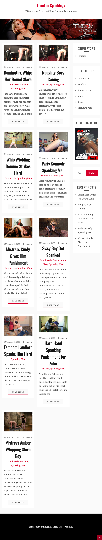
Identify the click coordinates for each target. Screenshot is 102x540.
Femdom (24, 84)
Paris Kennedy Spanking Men (53, 166)
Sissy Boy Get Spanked (53, 251)
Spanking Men (18, 88)
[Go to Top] (99, 537)
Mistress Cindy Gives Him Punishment (18, 256)
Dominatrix (13, 84)
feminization (59, 260)
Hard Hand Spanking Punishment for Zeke (53, 353)
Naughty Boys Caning (53, 75)
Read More (18, 121)
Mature (45, 84)
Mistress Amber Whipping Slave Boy (18, 449)
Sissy (45, 264)
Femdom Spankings (51, 5)
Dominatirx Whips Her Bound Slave (18, 75)
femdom (28, 67)
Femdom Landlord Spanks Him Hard (18, 350)
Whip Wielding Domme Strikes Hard (18, 166)
